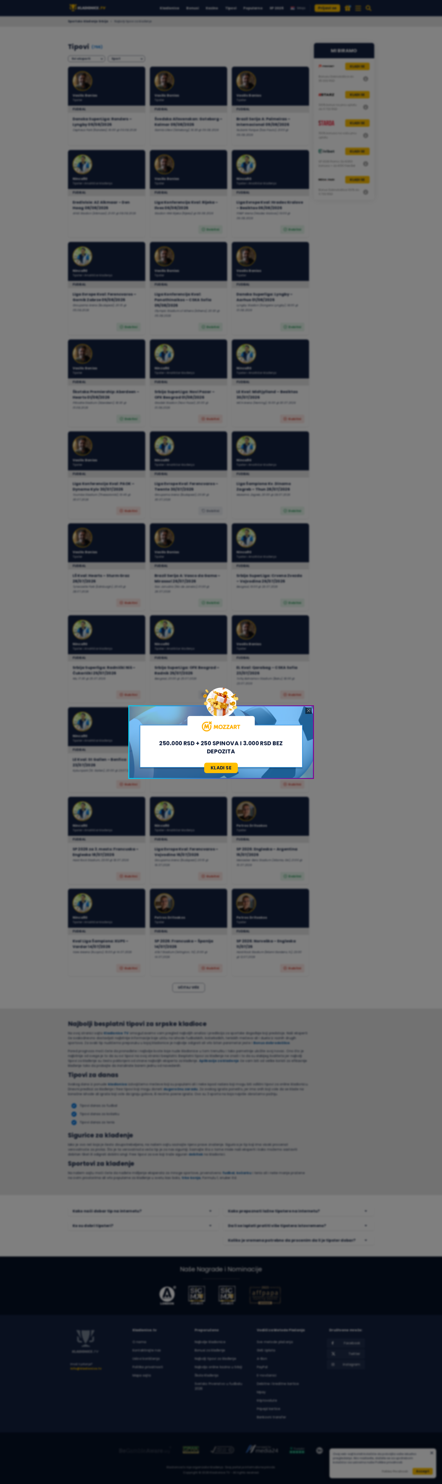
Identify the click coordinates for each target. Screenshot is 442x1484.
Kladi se (221, 768)
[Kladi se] (221, 726)
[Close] (308, 710)
